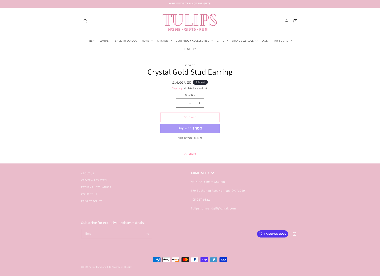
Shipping (177, 88)
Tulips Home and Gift (100, 267)
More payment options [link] (190, 137)
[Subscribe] (147, 233)
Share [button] (192, 153)
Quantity (190, 95)
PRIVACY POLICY (91, 201)
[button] (85, 21)
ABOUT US (87, 173)
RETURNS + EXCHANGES (96, 187)
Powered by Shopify (121, 267)
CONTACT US (89, 194)
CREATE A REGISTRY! (94, 180)
